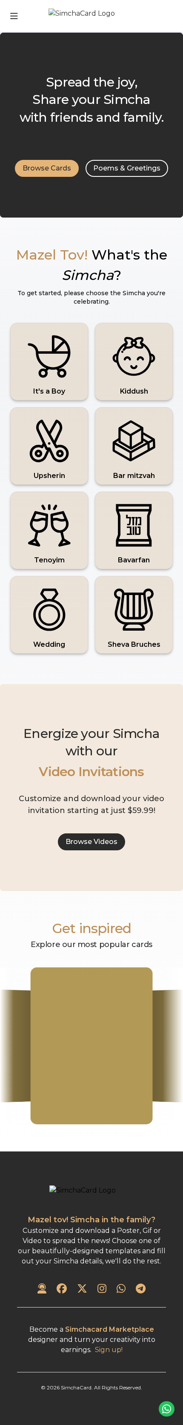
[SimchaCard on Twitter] (82, 1289)
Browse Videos (91, 842)
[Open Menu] (14, 16)
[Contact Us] (42, 1289)
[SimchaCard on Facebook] (61, 1289)
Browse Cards (47, 168)
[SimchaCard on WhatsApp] (121, 1289)
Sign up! (109, 1350)
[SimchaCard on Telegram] (140, 1289)
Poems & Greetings (126, 168)
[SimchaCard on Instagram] (102, 1289)
